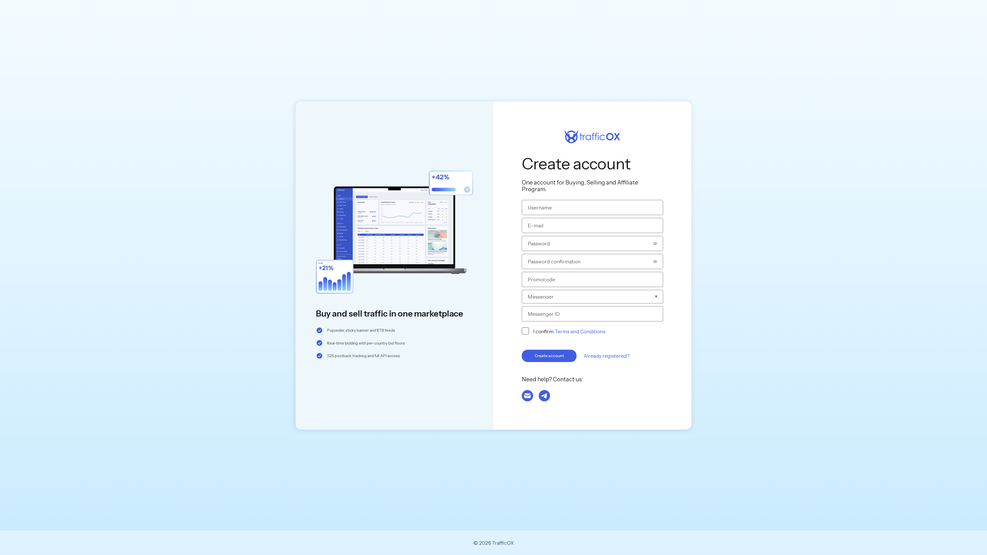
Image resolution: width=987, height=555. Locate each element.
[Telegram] (544, 395)
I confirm (569, 331)
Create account (549, 355)
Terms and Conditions (580, 331)
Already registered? (606, 356)
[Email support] (527, 395)
